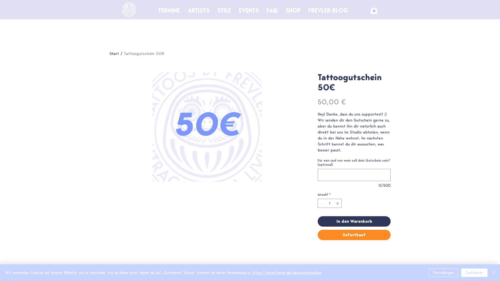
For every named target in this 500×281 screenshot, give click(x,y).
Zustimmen (474, 273)
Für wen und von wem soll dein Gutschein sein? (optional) (354, 162)
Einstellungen (443, 273)
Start (114, 53)
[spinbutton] (330, 203)
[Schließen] (494, 273)
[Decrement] (321, 203)
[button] (374, 9)
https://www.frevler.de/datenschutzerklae (287, 273)
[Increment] (338, 203)
